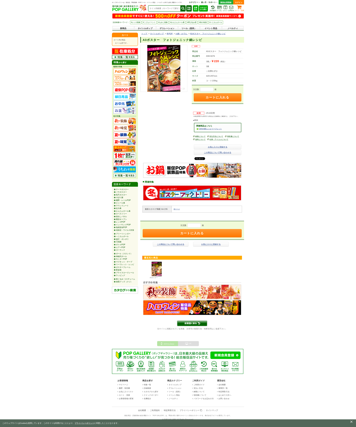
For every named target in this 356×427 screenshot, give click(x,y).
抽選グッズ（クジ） (124, 282)
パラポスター (121, 192)
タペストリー (121, 214)
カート (125, 35)
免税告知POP (121, 227)
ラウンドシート (122, 206)
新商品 (123, 28)
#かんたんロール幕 (177, 22)
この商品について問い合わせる (217, 152)
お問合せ (231, 10)
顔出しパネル (121, 216)
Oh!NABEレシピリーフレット (210, 129)
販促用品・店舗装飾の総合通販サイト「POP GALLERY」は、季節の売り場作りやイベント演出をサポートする (163, 415)
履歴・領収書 (124, 388)
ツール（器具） (189, 28)
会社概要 (222, 385)
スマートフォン (169, 343)
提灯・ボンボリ (122, 239)
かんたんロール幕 (123, 211)
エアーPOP (120, 247)
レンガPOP (120, 222)
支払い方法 (198, 388)
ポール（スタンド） (124, 254)
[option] (157, 270)
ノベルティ (233, 28)
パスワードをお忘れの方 (204, 399)
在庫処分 (147, 399)
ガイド (225, 10)
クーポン (219, 10)
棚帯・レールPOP (123, 200)
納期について (200, 136)
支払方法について (216, 136)
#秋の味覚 (203, 22)
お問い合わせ (223, 399)
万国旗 (118, 242)
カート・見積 (239, 10)
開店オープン (121, 219)
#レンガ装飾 (135, 22)
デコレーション (167, 28)
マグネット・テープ (124, 262)
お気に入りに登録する (217, 147)
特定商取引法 (223, 392)
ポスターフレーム (123, 267)
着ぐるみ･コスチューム (125, 279)
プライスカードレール (125, 273)
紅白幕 (118, 208)
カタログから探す (203, 8)
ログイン (238, 2)
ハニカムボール (122, 236)
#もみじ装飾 (163, 22)
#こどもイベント (149, 22)
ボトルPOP (120, 245)
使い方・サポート (208, 2)
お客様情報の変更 (126, 399)
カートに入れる (217, 97)
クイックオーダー (151, 395)
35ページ (177, 209)
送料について (200, 139)
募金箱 (118, 270)
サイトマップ (212, 410)
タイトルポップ (145, 28)
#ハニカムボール (215, 22)
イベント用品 (211, 28)
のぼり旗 (119, 197)
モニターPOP (121, 259)
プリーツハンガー (123, 234)
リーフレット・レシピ (125, 264)
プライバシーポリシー (190, 410)
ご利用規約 (155, 410)
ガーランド (120, 250)
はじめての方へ (224, 395)
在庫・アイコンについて (218, 139)
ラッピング (120, 275)
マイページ (123, 385)
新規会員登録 (226, 2)
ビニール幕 (120, 203)
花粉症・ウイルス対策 (125, 230)
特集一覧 (147, 385)
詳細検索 (189, 8)
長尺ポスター (121, 195)
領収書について (233, 136)
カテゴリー (194, 2)
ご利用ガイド (199, 385)
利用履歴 (213, 10)
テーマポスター (122, 189)
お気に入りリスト (126, 392)
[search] (182, 8)
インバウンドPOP (123, 225)
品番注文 (195, 8)
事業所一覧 (223, 388)
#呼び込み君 (191, 22)
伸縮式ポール (121, 256)
